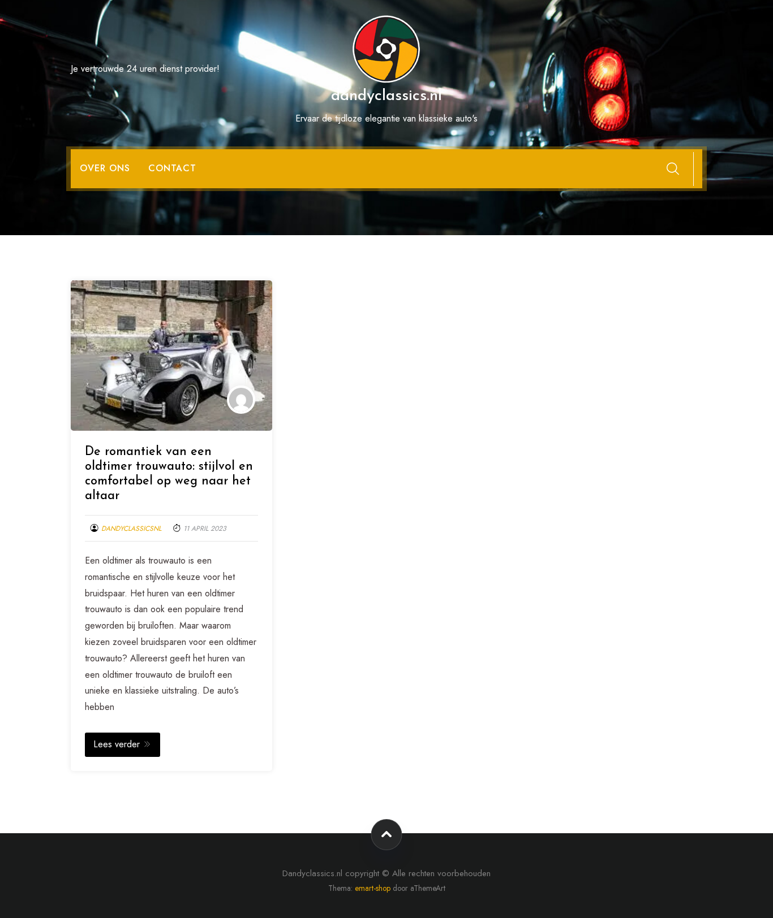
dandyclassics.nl (386, 96)
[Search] (673, 168)
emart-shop (372, 888)
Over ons (105, 168)
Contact (172, 168)
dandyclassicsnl (131, 528)
